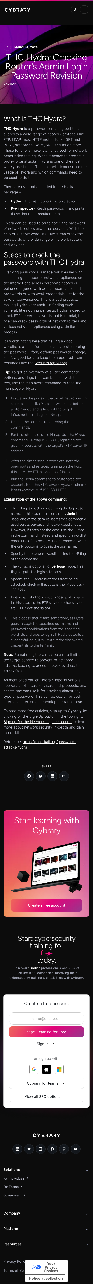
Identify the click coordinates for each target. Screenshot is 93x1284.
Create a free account (46, 905)
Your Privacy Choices (51, 1267)
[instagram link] (41, 1149)
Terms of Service (17, 1270)
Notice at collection (46, 1278)
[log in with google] (33, 1069)
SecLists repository (51, 363)
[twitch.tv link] (64, 1149)
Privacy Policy (15, 1261)
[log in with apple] (46, 1069)
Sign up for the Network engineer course (38, 721)
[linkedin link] (17, 1149)
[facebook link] (52, 1149)
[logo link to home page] (46, 1138)
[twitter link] (29, 1149)
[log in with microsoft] (59, 1069)
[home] (17, 9)
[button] (74, 9)
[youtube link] (76, 1149)
